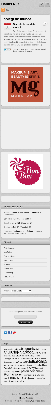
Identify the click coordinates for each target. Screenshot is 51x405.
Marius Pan (8, 268)
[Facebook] (10, 332)
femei (22, 362)
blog (19, 349)
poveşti (25, 49)
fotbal (33, 361)
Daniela (7, 219)
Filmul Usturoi (9, 260)
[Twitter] (5, 332)
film (27, 362)
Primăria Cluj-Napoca (12, 372)
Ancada (9, 349)
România (11, 374)
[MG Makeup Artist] (25, 101)
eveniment (26, 359)
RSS (7, 10)
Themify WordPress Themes (35, 401)
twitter (17, 378)
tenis (42, 375)
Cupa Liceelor (17, 355)
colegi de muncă (40, 49)
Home (14, 394)
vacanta (39, 378)
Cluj (7, 352)
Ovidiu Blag (8, 273)
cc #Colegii (8, 252)
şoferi (22, 381)
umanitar (32, 378)
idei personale (10, 365)
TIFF (5, 378)
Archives (7, 291)
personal (21, 368)
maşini (19, 365)
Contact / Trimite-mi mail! (28, 394)
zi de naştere (27, 51)
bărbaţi (36, 349)
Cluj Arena (40, 352)
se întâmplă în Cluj (32, 375)
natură (25, 365)
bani (15, 349)
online (31, 365)
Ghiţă (42, 361)
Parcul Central (10, 368)
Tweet (7, 50)
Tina (11, 378)
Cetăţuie (43, 349)
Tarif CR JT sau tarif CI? (22, 219)
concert (6, 356)
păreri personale (32, 371)
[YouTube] (14, 332)
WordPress (19, 401)
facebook (35, 358)
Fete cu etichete (10, 256)
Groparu (7, 264)
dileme (37, 356)
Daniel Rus (10, 4)
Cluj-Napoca (22, 352)
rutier (21, 375)
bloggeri (27, 349)
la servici (19, 51)
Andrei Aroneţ (9, 248)
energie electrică (12, 358)
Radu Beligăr (9, 277)
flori (14, 51)
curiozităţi (29, 355)
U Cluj (25, 377)
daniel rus (18, 49)
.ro (5, 349)
